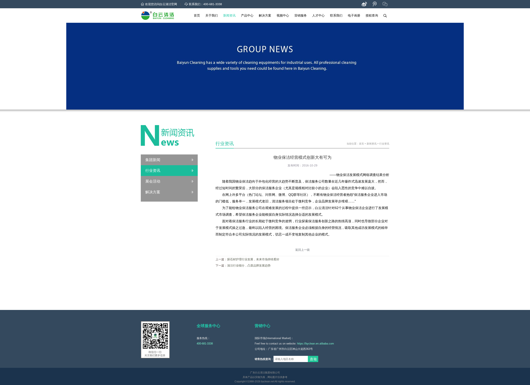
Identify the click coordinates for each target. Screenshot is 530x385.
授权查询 (372, 15)
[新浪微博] (364, 4)
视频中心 (283, 15)
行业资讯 (152, 171)
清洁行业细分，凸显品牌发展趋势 (249, 265)
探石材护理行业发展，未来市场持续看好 (253, 259)
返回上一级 (302, 249)
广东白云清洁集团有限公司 (265, 372)
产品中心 (247, 15)
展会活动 (152, 181)
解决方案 (265, 15)
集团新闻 (152, 160)
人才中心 (318, 15)
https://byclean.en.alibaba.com (315, 343)
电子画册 (354, 15)
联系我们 (336, 15)
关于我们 (211, 15)
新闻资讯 (229, 15)
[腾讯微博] (375, 4)
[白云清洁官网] (157, 15)
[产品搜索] (385, 15)
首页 (197, 15)
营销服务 (300, 15)
